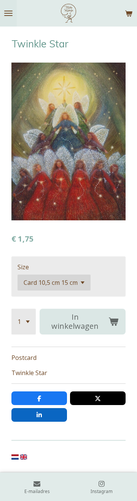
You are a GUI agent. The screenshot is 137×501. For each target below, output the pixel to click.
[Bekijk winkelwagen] (128, 13)
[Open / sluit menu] (8, 13)
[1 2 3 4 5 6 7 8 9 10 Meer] (23, 322)
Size (23, 267)
